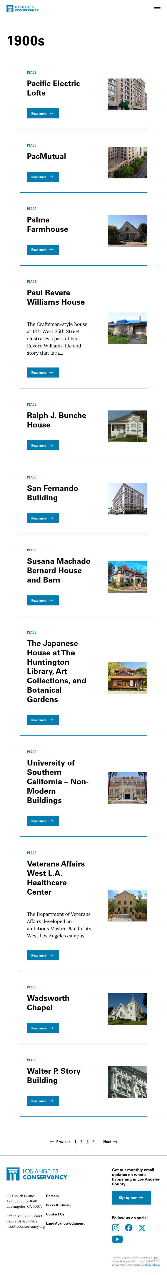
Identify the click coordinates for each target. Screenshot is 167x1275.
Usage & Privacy (151, 1264)
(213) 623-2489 (30, 1216)
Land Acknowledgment (65, 1223)
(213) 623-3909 (25, 1221)
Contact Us (55, 1214)
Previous (63, 1141)
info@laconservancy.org (26, 1226)
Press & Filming (59, 1205)
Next (107, 1141)
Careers (52, 1196)
